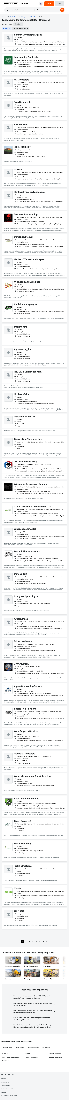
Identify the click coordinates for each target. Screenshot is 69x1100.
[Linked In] (2, 1074)
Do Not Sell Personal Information (9, 1089)
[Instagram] (12, 1075)
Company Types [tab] (7, 1047)
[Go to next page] (46, 941)
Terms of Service (5, 1085)
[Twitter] (9, 1074)
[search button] (62, 10)
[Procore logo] (11, 4)
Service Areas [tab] (46, 1047)
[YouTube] (16, 1074)
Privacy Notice (5, 1082)
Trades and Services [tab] (33, 1047)
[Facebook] (5, 1075)
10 (43, 941)
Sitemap (3, 1092)
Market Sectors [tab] (20, 1047)
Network (24, 3)
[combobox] (49, 9)
